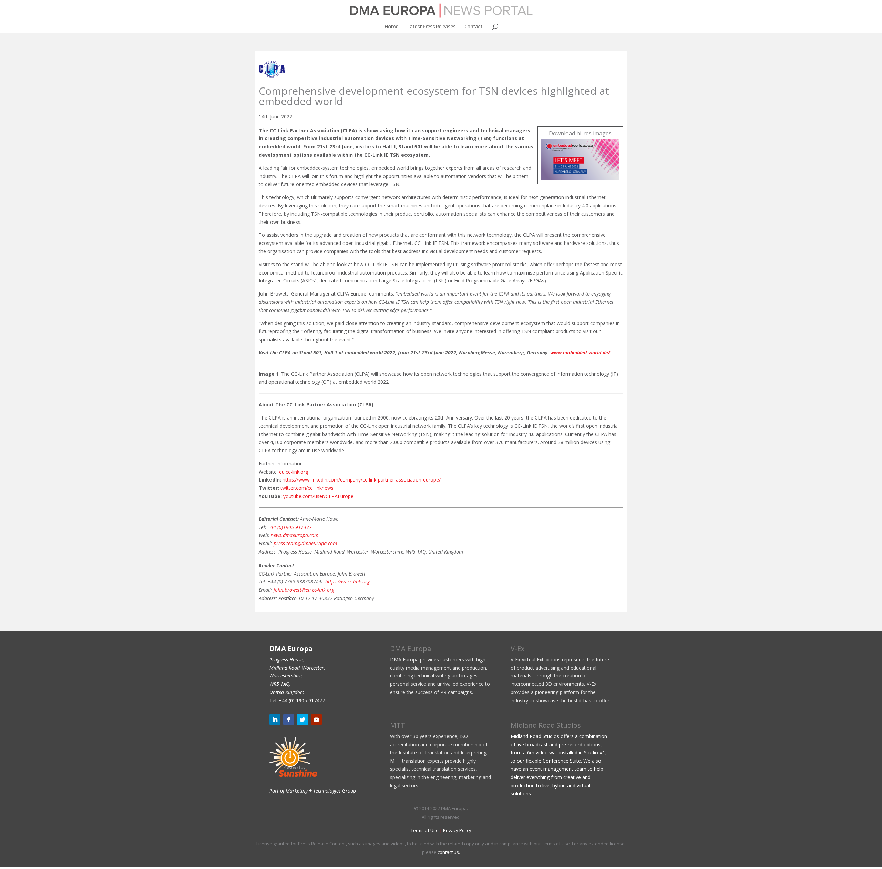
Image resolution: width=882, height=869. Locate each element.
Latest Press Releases (431, 27)
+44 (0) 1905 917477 (302, 700)
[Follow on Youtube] (316, 719)
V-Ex (517, 648)
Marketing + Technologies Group (321, 790)
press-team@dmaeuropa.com (305, 543)
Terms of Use (425, 830)
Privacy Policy (457, 830)
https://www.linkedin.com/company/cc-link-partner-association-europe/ (362, 479)
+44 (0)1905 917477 (290, 527)
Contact (473, 27)
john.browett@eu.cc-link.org (304, 590)
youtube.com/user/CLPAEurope (318, 496)
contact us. (449, 852)
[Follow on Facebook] (288, 719)
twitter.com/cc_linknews (307, 488)
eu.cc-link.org (293, 471)
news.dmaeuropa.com (294, 535)
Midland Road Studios (546, 725)
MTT (397, 725)
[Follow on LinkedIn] (274, 719)
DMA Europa (410, 648)
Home (391, 27)
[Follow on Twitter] (302, 719)
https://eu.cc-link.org (347, 581)
